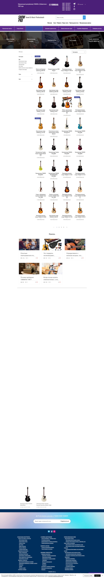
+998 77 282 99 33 (66, 7)
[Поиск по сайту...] (84, 17)
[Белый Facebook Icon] (74, 6)
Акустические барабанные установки (26, 561)
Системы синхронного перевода (48, 547)
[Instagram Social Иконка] (54, 531)
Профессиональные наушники (47, 543)
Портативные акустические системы (73, 540)
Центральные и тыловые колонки (48, 558)
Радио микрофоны (69, 565)
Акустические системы (69, 538)
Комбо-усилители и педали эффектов (26, 68)
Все (19, 59)
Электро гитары (22, 543)
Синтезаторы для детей (23, 558)
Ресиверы (44, 563)
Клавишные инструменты (23, 551)
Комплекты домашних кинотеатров (49, 555)
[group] (52, 497)
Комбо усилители (22, 546)
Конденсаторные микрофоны (71, 561)
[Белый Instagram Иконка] (74, 9)
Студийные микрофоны (70, 566)
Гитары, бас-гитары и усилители (24, 538)
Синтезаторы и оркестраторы (24, 555)
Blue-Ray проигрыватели (47, 562)
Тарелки (20, 566)
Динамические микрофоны (71, 560)
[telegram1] (49, 531)
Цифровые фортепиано (23, 554)
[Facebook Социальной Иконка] (52, 531)
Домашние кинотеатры (45, 554)
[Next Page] (67, 227)
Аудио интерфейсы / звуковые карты (49, 538)
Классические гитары (31, 40)
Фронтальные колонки (46, 557)
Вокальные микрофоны (70, 558)
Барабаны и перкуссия (22, 560)
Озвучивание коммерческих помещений (73, 554)
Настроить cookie (88, 575)
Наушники (43, 569)
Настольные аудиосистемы (46, 568)
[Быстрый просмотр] (54, 61)
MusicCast (44, 565)
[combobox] (79, 52)
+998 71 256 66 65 (66, 3)
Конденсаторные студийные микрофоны (49, 541)
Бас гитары (21, 66)
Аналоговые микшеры (69, 569)
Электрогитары (52, 40)
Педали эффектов (22, 548)
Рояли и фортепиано (23, 552)
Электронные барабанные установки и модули (28, 563)
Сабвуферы (44, 560)
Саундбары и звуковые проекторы (48, 566)
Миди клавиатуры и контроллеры (25, 557)
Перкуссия (21, 565)
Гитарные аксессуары (23, 69)
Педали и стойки (22, 568)
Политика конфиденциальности (55, 576)
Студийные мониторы (46, 540)
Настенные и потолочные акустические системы (75, 555)
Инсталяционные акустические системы (73, 552)
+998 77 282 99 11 (66, 4)
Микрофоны (67, 557)
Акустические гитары (10, 40)
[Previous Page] (54, 227)
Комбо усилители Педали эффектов (94, 40)
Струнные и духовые (22, 569)
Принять (97, 575)
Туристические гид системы (47, 549)
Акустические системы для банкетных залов (74, 544)
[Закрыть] (102, 575)
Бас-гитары (72, 40)
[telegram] (74, 4)
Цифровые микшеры (69, 568)
